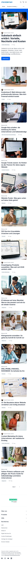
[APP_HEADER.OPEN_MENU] (26, 2)
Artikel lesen (6, 58)
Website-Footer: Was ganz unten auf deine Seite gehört (13, 199)
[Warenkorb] (23, 2)
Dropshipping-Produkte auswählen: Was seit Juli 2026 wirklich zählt (12, 267)
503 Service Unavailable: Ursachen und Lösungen (10, 232)
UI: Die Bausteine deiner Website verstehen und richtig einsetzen (13, 404)
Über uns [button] (4, 511)
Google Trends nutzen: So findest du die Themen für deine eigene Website (14, 165)
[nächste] (19, 487)
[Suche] (20, 2)
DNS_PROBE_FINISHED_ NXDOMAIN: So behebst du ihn (13, 370)
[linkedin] (11, 558)
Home (3, 6)
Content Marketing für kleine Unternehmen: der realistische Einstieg (12, 438)
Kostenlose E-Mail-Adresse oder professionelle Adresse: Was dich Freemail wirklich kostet (13, 94)
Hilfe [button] (2, 518)
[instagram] (5, 558)
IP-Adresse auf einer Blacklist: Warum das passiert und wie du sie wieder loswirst (13, 302)
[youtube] (8, 558)
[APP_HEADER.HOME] (6, 2)
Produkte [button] (4, 514)
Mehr (23, 6)
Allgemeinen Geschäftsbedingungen (12, 555)
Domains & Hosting (11, 6)
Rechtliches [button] (5, 521)
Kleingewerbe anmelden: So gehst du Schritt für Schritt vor (12, 337)
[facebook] (2, 558)
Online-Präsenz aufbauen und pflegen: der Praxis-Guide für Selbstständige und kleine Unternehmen (12, 475)
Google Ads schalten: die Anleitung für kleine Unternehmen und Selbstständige (14, 130)
